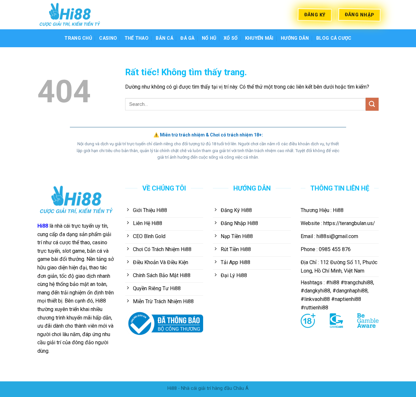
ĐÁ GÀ (187, 38)
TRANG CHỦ (78, 38)
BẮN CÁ (164, 38)
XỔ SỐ (231, 38)
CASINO (108, 38)
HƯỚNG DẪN (295, 38)
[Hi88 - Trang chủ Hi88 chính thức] (69, 15)
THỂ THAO (136, 38)
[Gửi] (372, 104)
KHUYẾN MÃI (259, 38)
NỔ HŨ (209, 38)
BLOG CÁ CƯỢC (333, 38)
